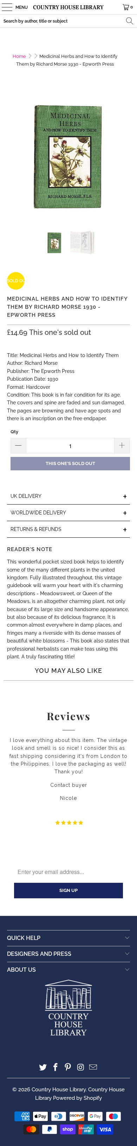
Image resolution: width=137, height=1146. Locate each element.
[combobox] (68, 21)
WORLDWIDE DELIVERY (69, 513)
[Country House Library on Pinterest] (68, 1067)
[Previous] (12, 159)
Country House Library (59, 1089)
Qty (14, 431)
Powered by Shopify (77, 1098)
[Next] (124, 159)
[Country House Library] (68, 7)
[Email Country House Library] (93, 1067)
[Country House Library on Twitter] (43, 1067)
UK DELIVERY (69, 496)
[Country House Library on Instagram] (81, 1067)
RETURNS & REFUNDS (69, 530)
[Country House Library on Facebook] (55, 1067)
